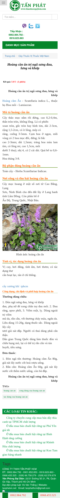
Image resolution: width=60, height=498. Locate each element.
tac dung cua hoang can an (16, 397)
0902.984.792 (16, 34)
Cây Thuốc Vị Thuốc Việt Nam (34, 55)
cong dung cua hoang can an (32, 390)
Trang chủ (10, 55)
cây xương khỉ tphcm (15, 286)
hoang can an (10, 390)
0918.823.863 (16, 38)
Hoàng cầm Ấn (11, 100)
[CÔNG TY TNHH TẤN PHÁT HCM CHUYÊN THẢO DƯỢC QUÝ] (30, 5)
